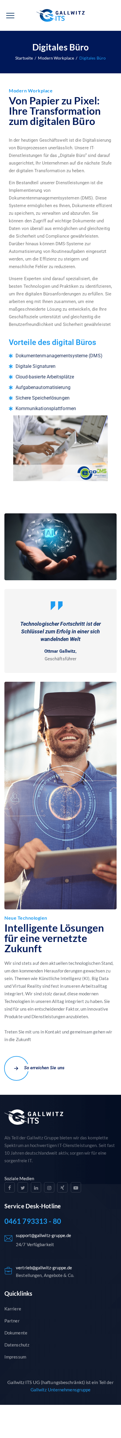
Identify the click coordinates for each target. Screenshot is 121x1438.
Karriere (12, 1308)
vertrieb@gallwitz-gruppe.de (44, 1267)
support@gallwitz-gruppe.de (43, 1235)
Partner (12, 1320)
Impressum (15, 1356)
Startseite (24, 57)
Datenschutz (16, 1344)
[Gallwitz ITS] (60, 15)
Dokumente (15, 1332)
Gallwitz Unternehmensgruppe (61, 1389)
